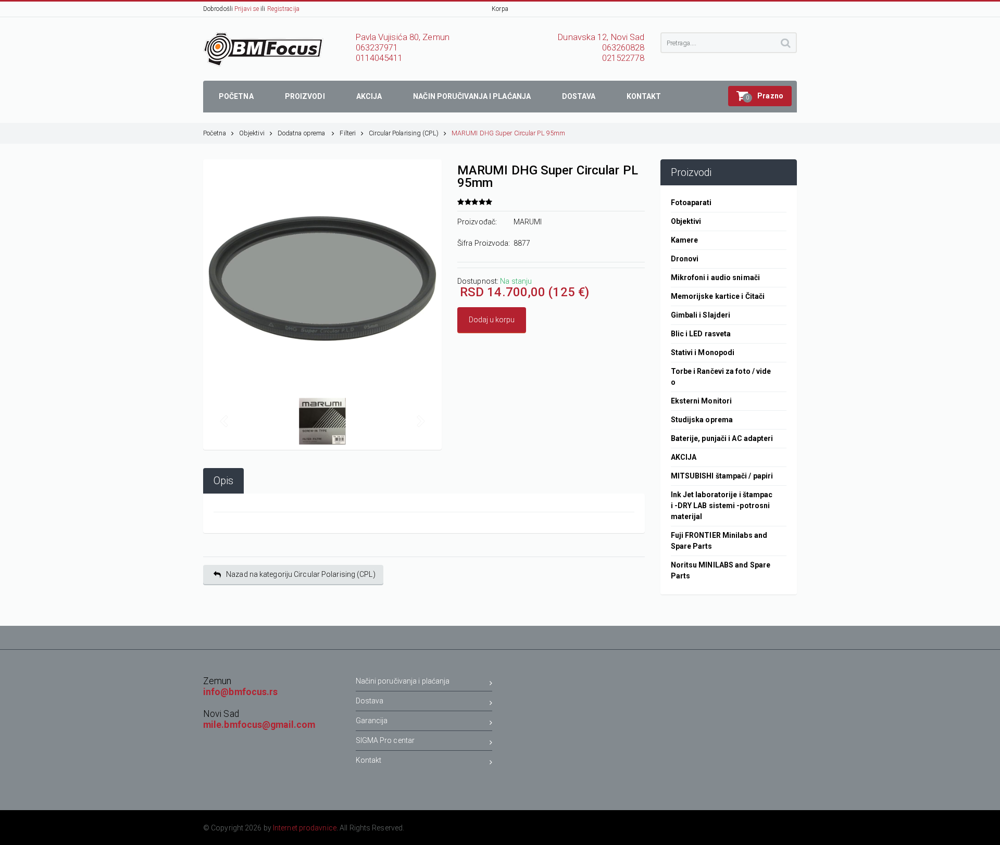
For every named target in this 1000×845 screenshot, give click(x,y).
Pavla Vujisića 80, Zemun (402, 37)
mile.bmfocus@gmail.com (259, 725)
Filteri (348, 133)
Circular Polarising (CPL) (404, 133)
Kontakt (369, 760)
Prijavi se (246, 8)
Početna (214, 133)
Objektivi (252, 133)
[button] (760, 96)
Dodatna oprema (302, 133)
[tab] (223, 481)
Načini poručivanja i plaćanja (403, 681)
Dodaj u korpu (492, 320)
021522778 (623, 58)
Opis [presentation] (223, 481)
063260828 (623, 48)
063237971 (377, 48)
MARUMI (528, 222)
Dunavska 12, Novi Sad (601, 37)
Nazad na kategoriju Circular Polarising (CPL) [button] (301, 574)
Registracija (283, 8)
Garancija (372, 720)
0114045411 (379, 58)
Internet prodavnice (304, 828)
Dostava (370, 701)
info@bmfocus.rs (240, 692)
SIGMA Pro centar (385, 740)
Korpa (500, 8)
